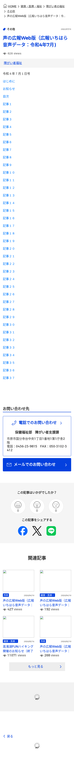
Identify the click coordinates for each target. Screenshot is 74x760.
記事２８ (9, 309)
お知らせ (9, 89)
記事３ (7, 119)
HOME (12, 6)
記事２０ (9, 249)
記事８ (7, 157)
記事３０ (9, 325)
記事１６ (9, 218)
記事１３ (9, 195)
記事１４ (9, 203)
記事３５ (9, 363)
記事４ (7, 127)
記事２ (7, 112)
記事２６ (9, 294)
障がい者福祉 (13, 63)
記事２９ (9, 317)
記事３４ (9, 355)
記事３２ (9, 340)
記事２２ (9, 264)
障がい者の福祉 (55, 6)
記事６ (7, 142)
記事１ (7, 104)
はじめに (9, 81)
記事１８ (9, 233)
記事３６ (9, 370)
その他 (11, 11)
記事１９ (9, 241)
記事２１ (9, 256)
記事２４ (9, 279)
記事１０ (9, 173)
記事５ (7, 135)
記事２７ (9, 302)
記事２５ (9, 287)
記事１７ (9, 226)
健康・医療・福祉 (31, 6)
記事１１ (9, 180)
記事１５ (9, 211)
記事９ (7, 165)
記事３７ (9, 378)
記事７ (7, 150)
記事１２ (9, 188)
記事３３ (9, 347)
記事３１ (9, 332)
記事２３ (9, 271)
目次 (6, 96)
